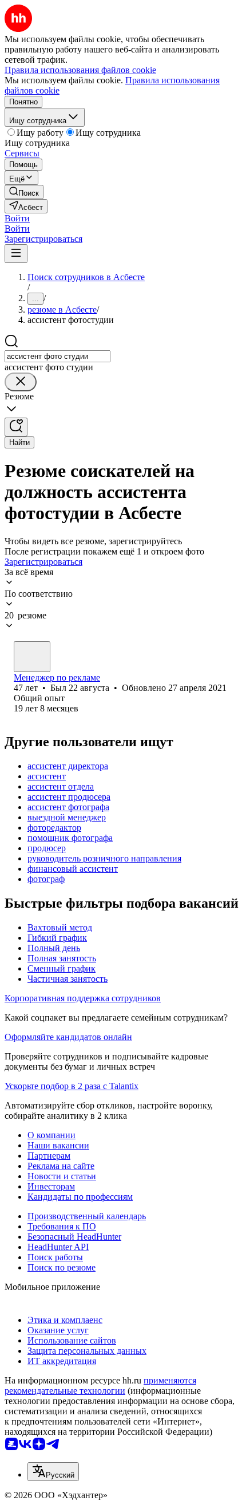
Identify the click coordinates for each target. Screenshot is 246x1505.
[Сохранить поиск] (16, 427)
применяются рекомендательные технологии (100, 1385)
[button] (17, 218)
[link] (24, 192)
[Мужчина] (32, 656)
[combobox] (57, 356)
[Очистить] (21, 382)
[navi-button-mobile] (16, 253)
